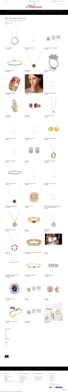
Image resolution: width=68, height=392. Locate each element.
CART (61, 1)
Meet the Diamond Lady (38, 376)
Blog (35, 375)
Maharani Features (52, 377)
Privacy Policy (22, 382)
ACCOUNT (52, 1)
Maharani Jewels (52, 375)
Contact (34, 13)
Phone (6, 377)
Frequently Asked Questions (24, 377)
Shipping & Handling (23, 376)
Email (5, 334)
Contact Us (51, 381)
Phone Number (7, 338)
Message (6, 342)
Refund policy (22, 381)
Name (6, 330)
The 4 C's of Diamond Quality (39, 377)
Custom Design (22, 375)
